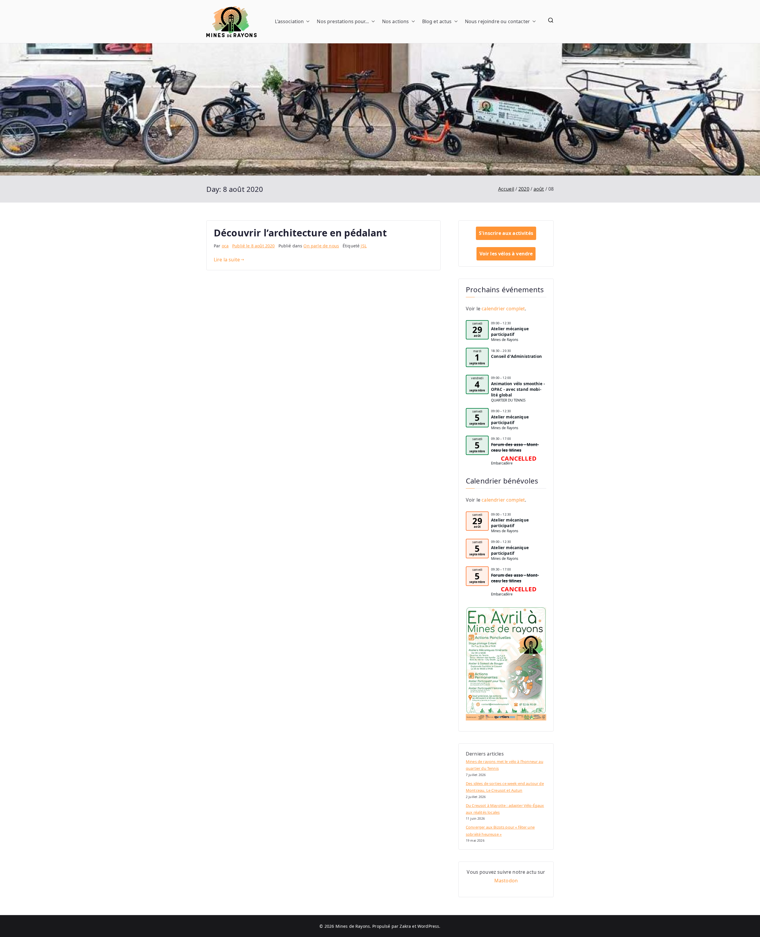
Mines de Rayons (352, 926)
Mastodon (506, 880)
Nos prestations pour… (343, 21)
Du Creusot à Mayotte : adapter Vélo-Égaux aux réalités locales (505, 809)
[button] (307, 21)
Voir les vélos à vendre (506, 253)
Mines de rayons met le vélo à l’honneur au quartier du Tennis (504, 765)
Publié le (253, 246)
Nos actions (395, 21)
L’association (289, 21)
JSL (363, 246)
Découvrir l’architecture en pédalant (300, 232)
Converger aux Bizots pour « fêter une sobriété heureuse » (500, 830)
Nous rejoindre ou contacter (497, 21)
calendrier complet (503, 308)
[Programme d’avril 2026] (506, 663)
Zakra (405, 926)
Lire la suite (227, 259)
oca (225, 246)
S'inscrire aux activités (506, 233)
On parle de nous (321, 246)
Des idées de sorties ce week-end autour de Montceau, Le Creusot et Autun (505, 787)
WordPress (428, 926)
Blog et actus (437, 21)
